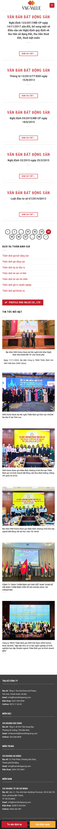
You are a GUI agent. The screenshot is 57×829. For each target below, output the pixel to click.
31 (28, 231)
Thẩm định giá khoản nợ (13, 290)
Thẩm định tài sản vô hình (14, 273)
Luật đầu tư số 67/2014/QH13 (28, 198)
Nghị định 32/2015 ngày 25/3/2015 (28, 160)
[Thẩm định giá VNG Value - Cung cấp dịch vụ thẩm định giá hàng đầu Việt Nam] (31, 5)
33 (41, 231)
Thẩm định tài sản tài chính (15, 279)
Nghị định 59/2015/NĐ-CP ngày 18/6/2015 (28, 120)
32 (35, 231)
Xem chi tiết (28, 54)
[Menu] (52, 5)
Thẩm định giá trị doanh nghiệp (16, 284)
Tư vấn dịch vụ (14, 824)
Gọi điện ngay (43, 824)
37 (25, 236)
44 (39, 236)
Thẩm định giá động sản (13, 261)
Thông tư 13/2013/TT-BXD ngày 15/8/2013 (28, 78)
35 (12, 236)
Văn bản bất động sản (28, 17)
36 (18, 236)
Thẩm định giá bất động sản (15, 255)
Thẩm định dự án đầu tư (13, 267)
